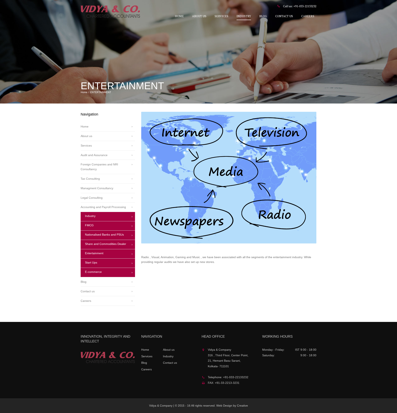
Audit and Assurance (94, 155)
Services (221, 16)
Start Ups (91, 262)
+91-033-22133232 (304, 6)
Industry (244, 16)
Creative (242, 405)
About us (199, 16)
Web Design (224, 405)
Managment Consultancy (97, 188)
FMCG (89, 225)
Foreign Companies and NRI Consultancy (99, 167)
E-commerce (93, 271)
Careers (307, 16)
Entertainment (94, 253)
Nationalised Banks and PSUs (104, 234)
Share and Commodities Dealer (105, 244)
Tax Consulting (90, 178)
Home (179, 16)
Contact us (284, 16)
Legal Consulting (92, 197)
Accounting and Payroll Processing (103, 207)
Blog (263, 16)
